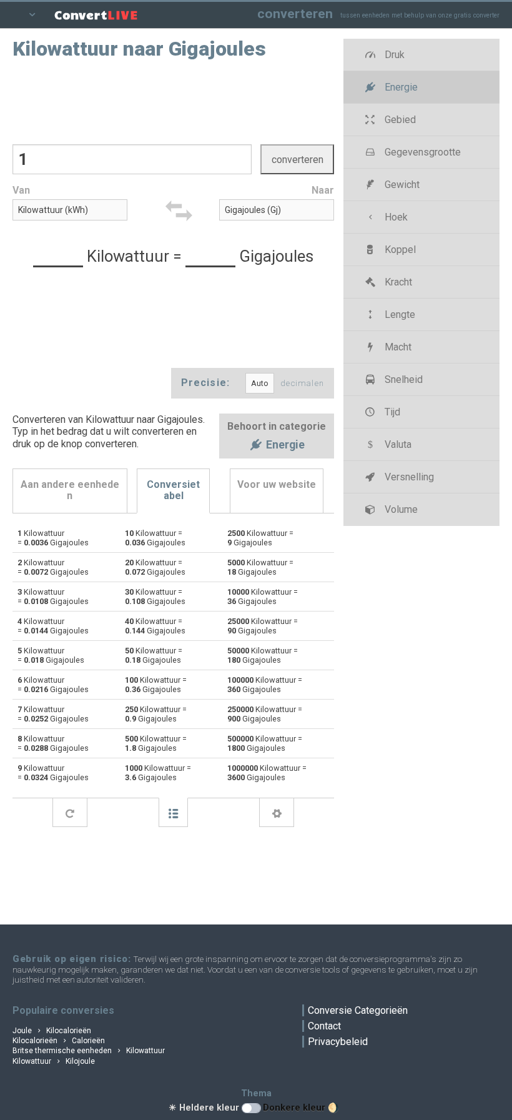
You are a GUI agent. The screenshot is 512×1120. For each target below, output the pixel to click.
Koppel (399, 249)
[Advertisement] (173, 100)
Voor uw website (276, 484)
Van (21, 190)
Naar (323, 190)
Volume (400, 509)
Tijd (391, 412)
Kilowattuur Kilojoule (53, 1061)
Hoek (395, 217)
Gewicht (401, 185)
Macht (396, 347)
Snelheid (402, 379)
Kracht (397, 282)
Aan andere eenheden (70, 490)
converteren (295, 13)
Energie (284, 445)
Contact (324, 1026)
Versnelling (408, 477)
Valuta (396, 444)
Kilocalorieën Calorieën (58, 1040)
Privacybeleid (338, 1042)
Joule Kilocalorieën (51, 1030)
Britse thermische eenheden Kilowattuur (88, 1050)
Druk (393, 55)
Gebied (399, 120)
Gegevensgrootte (421, 152)
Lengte (398, 314)
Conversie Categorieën (358, 1010)
